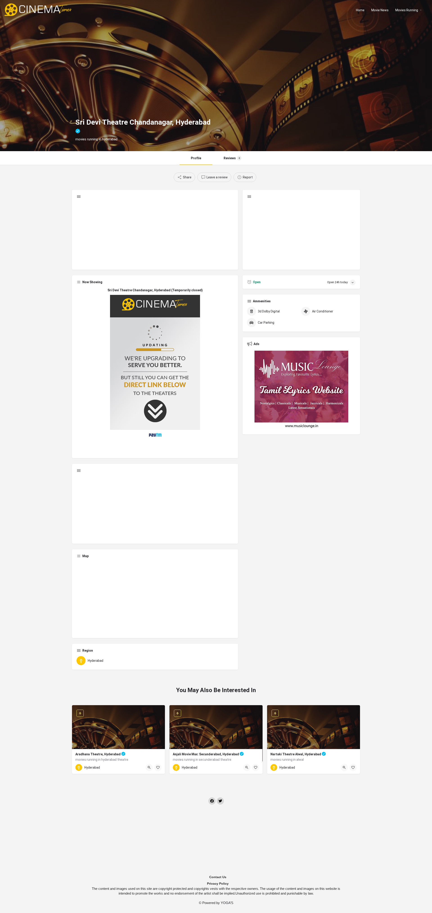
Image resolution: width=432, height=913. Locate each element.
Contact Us (217, 877)
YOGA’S (227, 903)
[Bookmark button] (158, 767)
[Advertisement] (155, 233)
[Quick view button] (149, 767)
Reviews (232, 158)
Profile (196, 158)
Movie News (380, 10)
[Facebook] (212, 801)
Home (360, 10)
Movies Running (406, 10)
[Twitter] (220, 801)
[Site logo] (38, 9)
